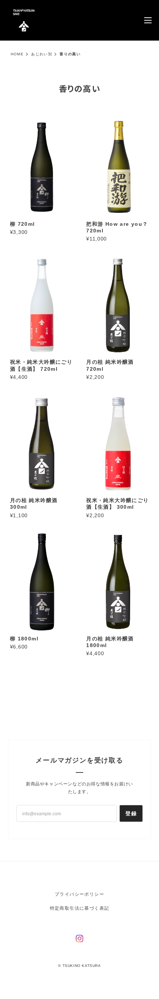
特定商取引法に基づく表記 (79, 908)
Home (17, 54)
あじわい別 (41, 54)
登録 (131, 813)
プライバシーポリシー (79, 894)
